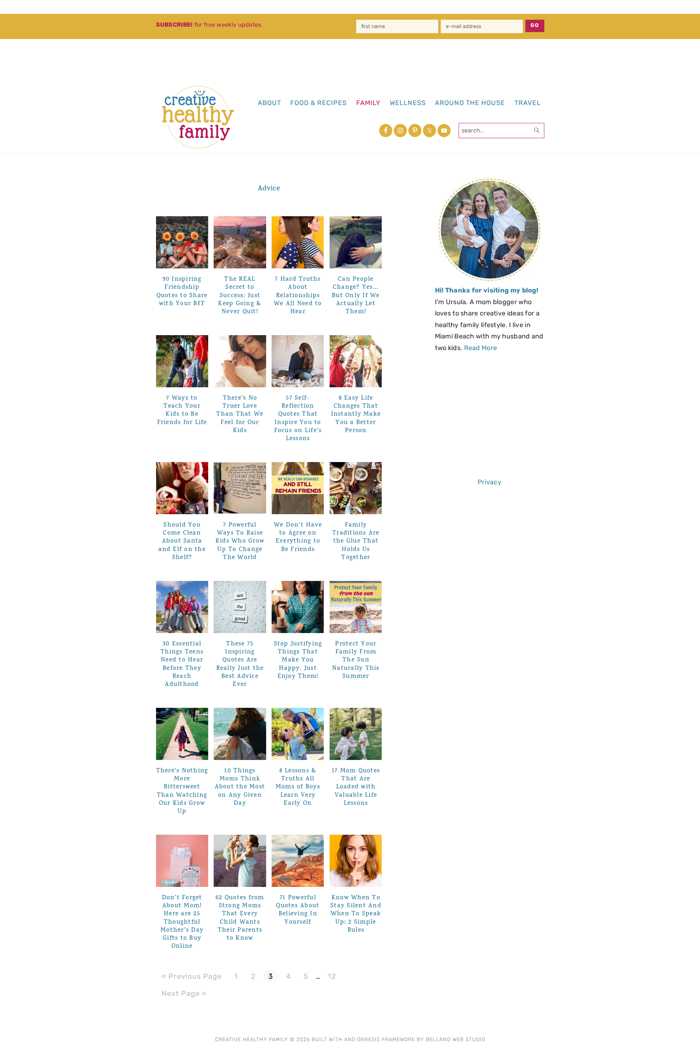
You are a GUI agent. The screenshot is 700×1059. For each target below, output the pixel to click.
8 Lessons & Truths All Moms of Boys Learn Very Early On (298, 787)
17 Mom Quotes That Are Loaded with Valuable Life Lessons (356, 787)
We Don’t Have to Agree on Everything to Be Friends (298, 537)
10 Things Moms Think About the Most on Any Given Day (240, 787)
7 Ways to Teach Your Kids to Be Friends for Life (182, 410)
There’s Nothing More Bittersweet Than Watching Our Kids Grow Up (182, 791)
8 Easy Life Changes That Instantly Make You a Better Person (356, 414)
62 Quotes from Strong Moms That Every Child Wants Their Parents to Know (239, 918)
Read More (480, 348)
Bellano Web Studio (455, 1039)
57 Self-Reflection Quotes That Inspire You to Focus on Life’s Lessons (298, 418)
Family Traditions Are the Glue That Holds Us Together (356, 541)
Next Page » (184, 993)
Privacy (489, 482)
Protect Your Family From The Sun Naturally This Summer (356, 660)
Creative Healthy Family (202, 117)
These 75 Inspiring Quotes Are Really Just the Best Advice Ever (240, 664)
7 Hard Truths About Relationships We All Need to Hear (298, 296)
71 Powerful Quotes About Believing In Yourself (297, 910)
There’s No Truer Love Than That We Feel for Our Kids (239, 414)
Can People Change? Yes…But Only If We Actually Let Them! (356, 296)
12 (334, 975)
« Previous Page (192, 976)
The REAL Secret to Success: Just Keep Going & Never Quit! (239, 296)
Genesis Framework (386, 1039)
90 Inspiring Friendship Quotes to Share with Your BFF (182, 292)
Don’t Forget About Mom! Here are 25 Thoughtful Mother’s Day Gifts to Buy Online (181, 922)
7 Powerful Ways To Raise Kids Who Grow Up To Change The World (239, 541)
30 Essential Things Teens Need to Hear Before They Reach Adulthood (181, 664)
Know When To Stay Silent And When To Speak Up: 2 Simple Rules (355, 914)
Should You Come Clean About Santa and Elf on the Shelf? (182, 541)
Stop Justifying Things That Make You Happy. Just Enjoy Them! (298, 660)
